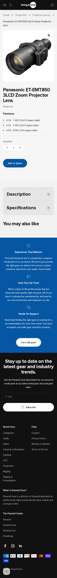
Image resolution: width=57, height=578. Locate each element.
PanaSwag (8, 536)
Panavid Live (9, 530)
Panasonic (8, 106)
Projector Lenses (41, 14)
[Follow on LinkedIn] (21, 546)
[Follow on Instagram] (13, 546)
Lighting (7, 454)
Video (6, 443)
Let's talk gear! (28, 342)
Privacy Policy (39, 438)
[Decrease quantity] (7, 148)
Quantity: (7, 141)
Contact (35, 432)
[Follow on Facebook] (5, 546)
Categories (8, 432)
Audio (6, 438)
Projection (21, 14)
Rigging (6, 471)
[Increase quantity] (20, 148)
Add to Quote (15, 163)
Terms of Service (40, 449)
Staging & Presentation (9, 478)
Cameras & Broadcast (13, 449)
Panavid (7, 519)
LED (5, 460)
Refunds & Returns (41, 443)
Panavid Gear (9, 525)
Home (6, 14)
